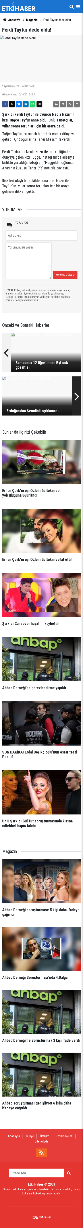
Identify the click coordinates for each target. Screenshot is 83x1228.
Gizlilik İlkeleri (64, 1136)
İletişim (44, 1136)
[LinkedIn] (26, 104)
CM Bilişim (45, 1217)
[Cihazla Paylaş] (39, 104)
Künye (30, 1136)
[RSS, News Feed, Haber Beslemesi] (41, 1152)
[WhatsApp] (32, 104)
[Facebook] (5, 104)
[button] (63, 104)
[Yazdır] (56, 104)
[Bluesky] (19, 104)
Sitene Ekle (41, 1141)
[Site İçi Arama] (71, 6)
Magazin (32, 20)
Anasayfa (14, 20)
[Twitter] (12, 104)
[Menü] (78, 6)
